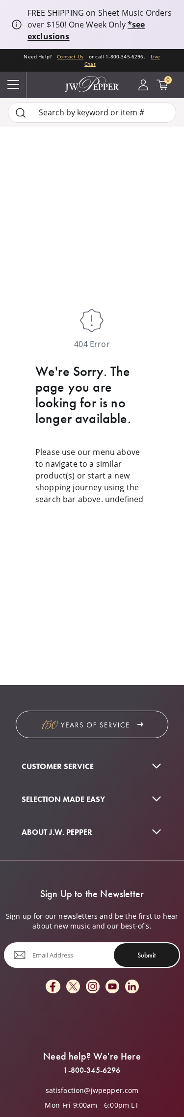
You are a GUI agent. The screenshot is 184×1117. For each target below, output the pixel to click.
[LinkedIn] (132, 987)
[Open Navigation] (13, 85)
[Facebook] (53, 987)
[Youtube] (112, 987)
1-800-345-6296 (91, 1070)
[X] (73, 987)
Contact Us (70, 56)
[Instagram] (93, 987)
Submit (146, 955)
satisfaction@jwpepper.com (92, 1090)
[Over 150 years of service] (92, 724)
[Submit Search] (20, 112)
